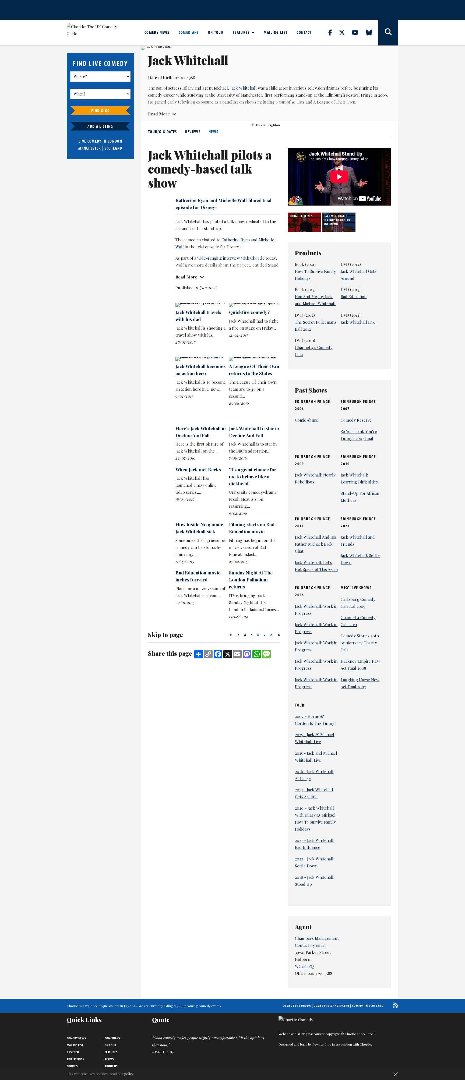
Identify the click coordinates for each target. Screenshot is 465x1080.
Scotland (113, 148)
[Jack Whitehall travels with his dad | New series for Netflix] (200, 305)
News (213, 131)
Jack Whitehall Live (358, 322)
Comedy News (157, 32)
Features (242, 32)
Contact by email (310, 945)
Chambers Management (317, 938)
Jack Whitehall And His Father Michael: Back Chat (315, 544)
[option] (305, 222)
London (115, 141)
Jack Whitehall (243, 88)
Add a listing (100, 126)
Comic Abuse (306, 420)
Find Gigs (100, 110)
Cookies (72, 1066)
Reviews (192, 131)
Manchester (89, 148)
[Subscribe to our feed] (394, 1005)
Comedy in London (297, 1006)
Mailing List (275, 32)
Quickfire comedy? (249, 312)
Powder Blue (321, 1044)
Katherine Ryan (235, 239)
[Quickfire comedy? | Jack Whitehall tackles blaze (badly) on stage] (254, 305)
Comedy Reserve (356, 420)
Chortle (365, 1044)
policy (128, 1073)
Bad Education (354, 296)
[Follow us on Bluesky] (372, 32)
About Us (111, 1066)
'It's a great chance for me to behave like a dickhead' (252, 476)
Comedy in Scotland (367, 1006)
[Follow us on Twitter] (345, 32)
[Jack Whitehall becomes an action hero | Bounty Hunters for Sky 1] (200, 359)
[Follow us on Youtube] (358, 32)
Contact (304, 32)
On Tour (216, 32)
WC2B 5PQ (304, 966)
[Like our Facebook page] (333, 32)
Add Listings (75, 1059)
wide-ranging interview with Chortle (231, 258)
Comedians (189, 32)
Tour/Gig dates (162, 131)
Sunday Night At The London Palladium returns (251, 580)
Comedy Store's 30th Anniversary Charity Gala (360, 642)
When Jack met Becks (198, 469)
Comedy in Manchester (331, 1006)
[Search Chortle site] (388, 32)
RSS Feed (73, 1052)
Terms (109, 1059)
